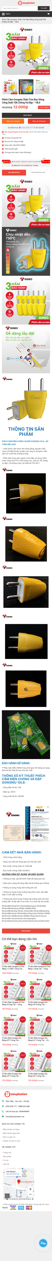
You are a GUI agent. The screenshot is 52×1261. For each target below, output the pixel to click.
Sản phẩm (7, 1156)
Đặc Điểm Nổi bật (14, 172)
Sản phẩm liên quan (38, 172)
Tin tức (6, 1160)
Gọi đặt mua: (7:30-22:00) (26, 127)
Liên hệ (6, 1164)
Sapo (47, 1204)
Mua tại (13, 121)
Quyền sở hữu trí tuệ (11, 1141)
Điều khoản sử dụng (11, 1129)
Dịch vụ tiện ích (9, 1137)
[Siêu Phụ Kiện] (26, 3)
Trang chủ (7, 1153)
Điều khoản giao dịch (11, 1133)
